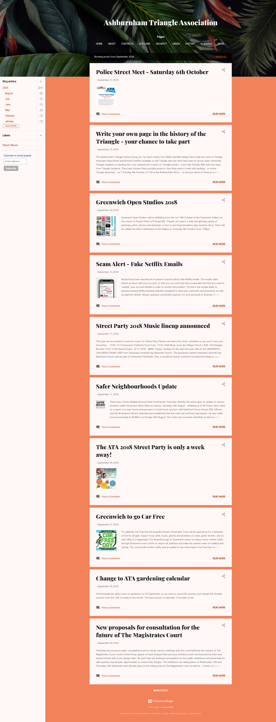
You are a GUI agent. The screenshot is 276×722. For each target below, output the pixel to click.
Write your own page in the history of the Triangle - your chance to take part (151, 137)
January (9, 121)
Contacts (127, 43)
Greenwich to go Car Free (130, 516)
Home (99, 43)
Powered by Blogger (162, 701)
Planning (206, 43)
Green (176, 43)
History (190, 43)
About (112, 43)
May (7, 110)
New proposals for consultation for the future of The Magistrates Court (148, 631)
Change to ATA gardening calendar (143, 578)
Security (161, 43)
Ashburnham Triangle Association (161, 22)
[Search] (230, 9)
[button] (223, 70)
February (10, 115)
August (9, 93)
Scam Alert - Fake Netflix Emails (139, 264)
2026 (5, 87)
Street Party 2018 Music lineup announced (153, 325)
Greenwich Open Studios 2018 (136, 202)
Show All (221, 56)
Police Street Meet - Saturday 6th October (152, 72)
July (7, 98)
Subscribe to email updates (17, 155)
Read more (219, 113)
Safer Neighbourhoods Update (136, 386)
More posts (161, 690)
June (8, 104)
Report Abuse (10, 145)
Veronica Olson (167, 707)
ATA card (144, 43)
